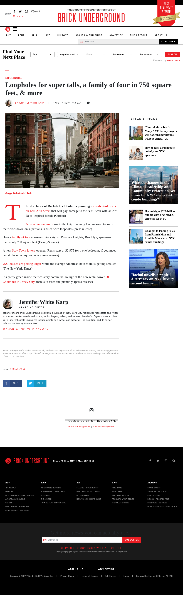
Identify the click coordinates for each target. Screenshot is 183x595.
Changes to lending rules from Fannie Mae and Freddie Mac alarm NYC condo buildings (160, 236)
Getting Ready (83, 495)
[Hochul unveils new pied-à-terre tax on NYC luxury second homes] (153, 268)
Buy (8, 35)
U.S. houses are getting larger (22, 263)
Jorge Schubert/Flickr (19, 193)
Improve (62, 35)
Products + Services (157, 503)
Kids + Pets (117, 491)
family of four (21, 237)
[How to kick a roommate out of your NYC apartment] (136, 153)
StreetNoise (13, 78)
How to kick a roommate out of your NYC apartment (160, 151)
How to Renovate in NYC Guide (162, 506)
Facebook (14, 11)
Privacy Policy (67, 576)
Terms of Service (89, 576)
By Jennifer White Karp (29, 103)
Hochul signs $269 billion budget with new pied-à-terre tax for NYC (160, 215)
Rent (21, 35)
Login (126, 576)
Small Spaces (153, 488)
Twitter (20, 11)
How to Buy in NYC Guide (17, 510)
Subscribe (132, 539)
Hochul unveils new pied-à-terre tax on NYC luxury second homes (152, 279)
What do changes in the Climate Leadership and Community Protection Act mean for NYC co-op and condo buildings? (153, 190)
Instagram (26, 11)
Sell (35, 35)
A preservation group (39, 224)
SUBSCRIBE (168, 41)
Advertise (116, 35)
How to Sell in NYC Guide (88, 499)
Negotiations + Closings (88, 491)
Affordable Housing (15, 499)
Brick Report (138, 35)
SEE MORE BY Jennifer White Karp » (25, 329)
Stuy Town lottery (23, 250)
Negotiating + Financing (17, 506)
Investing (9, 491)
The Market (10, 488)
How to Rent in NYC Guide (53, 503)
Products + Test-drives (123, 499)
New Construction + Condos (19, 495)
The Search (46, 499)
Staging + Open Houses (87, 488)
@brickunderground (79, 426)
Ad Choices (110, 576)
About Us (161, 35)
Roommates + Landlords (53, 491)
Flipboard (35, 11)
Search (172, 54)
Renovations (153, 495)
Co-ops (8, 503)
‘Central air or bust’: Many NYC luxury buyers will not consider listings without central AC (161, 133)
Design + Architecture (158, 499)
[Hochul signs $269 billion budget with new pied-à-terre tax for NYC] (136, 217)
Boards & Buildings (89, 35)
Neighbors (117, 488)
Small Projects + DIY (157, 491)
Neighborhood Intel (122, 495)
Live (47, 35)
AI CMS (169, 576)
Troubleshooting (120, 503)
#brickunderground (104, 426)
